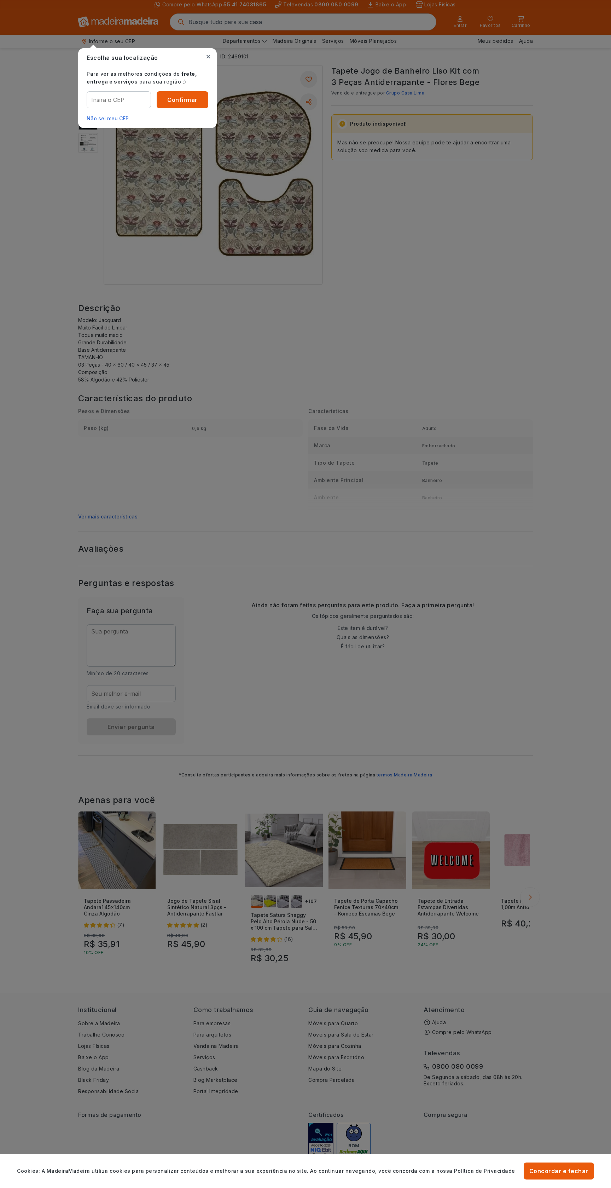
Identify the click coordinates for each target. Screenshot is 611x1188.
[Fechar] (208, 56)
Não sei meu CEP (108, 118)
